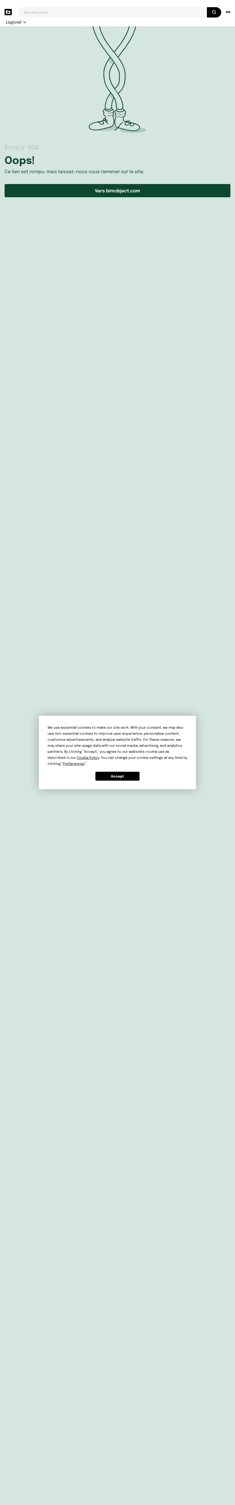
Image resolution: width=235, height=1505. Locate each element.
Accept (117, 776)
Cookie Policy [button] (88, 757)
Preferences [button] (74, 763)
